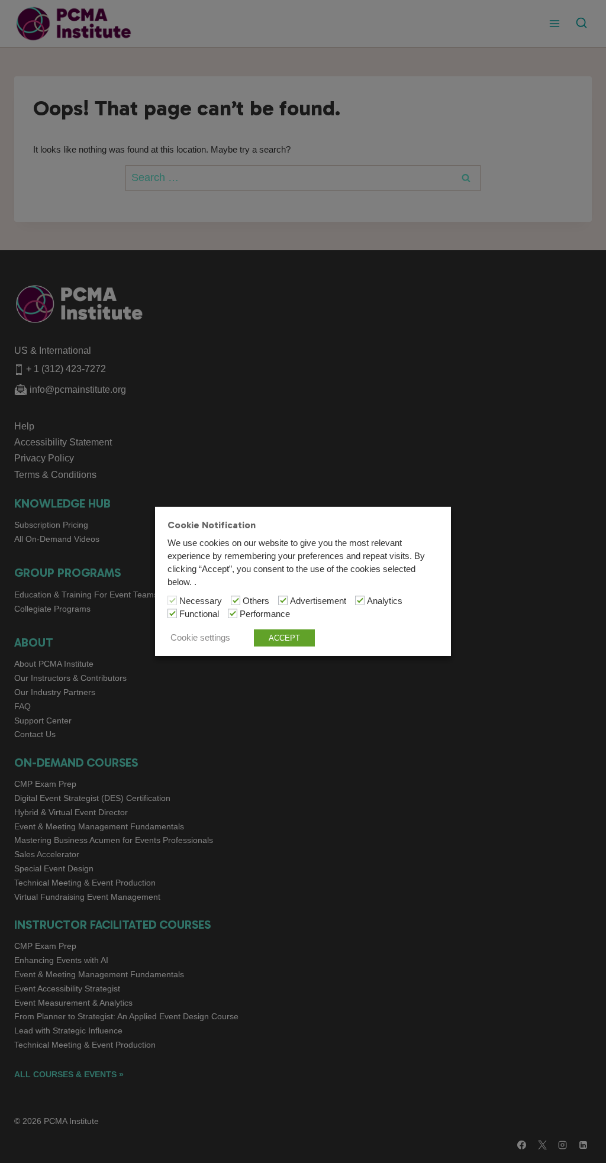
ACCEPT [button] (284, 638)
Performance (265, 614)
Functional (199, 614)
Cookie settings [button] (200, 637)
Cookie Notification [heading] (211, 525)
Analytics (384, 601)
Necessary (200, 601)
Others (256, 601)
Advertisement (318, 601)
